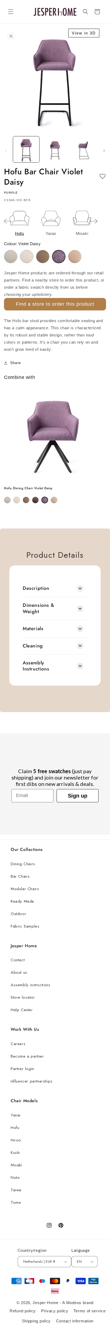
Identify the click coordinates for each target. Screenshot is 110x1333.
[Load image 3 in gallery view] (83, 149)
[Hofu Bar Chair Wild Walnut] (74, 256)
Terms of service (89, 1311)
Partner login (22, 1069)
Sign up (77, 796)
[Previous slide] (8, 221)
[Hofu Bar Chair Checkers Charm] (10, 256)
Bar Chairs (20, 876)
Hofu (15, 1128)
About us (19, 972)
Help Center (22, 1010)
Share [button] (15, 363)
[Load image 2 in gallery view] (55, 149)
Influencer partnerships (32, 1081)
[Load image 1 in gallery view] (26, 149)
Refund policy (23, 1311)
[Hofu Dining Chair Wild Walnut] (54, 500)
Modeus (73, 1302)
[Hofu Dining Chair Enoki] (16, 500)
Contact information (74, 1321)
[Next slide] (93, 221)
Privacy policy (54, 1311)
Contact (18, 960)
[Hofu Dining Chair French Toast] (26, 500)
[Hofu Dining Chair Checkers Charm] (7, 500)
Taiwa (16, 1190)
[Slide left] (6, 151)
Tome (16, 1202)
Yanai (16, 1115)
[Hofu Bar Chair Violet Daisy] (58, 256)
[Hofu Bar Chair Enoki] (26, 256)
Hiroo (16, 1140)
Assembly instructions (30, 985)
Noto (15, 1177)
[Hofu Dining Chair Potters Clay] (35, 500)
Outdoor (18, 914)
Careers (18, 1044)
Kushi (15, 1152)
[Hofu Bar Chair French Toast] (42, 256)
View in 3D (84, 33)
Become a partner (27, 1056)
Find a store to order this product (55, 304)
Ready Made (22, 901)
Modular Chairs (25, 889)
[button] (11, 12)
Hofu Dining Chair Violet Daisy (28, 488)
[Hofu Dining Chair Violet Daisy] (44, 500)
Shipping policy (36, 1321)
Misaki (16, 1165)
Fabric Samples (25, 926)
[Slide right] (104, 151)
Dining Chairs (23, 864)
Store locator (23, 997)
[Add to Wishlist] (102, 176)
